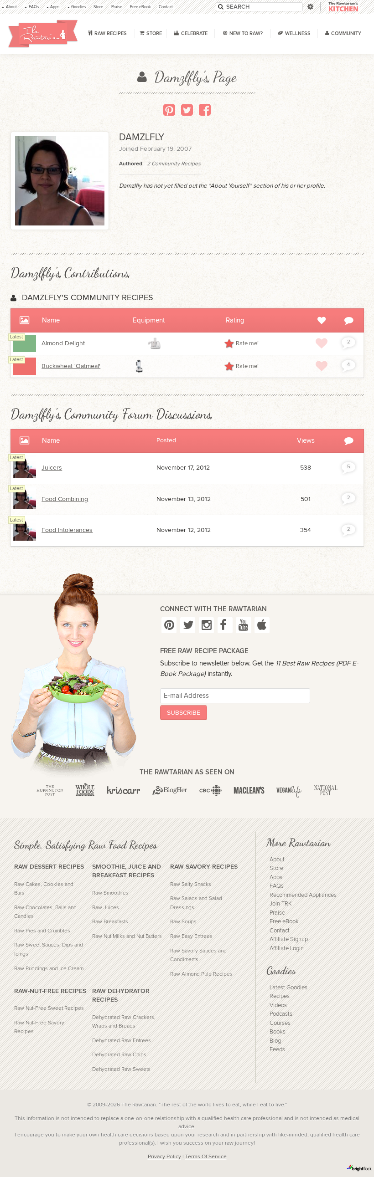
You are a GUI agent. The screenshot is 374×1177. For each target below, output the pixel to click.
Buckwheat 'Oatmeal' (71, 366)
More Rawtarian (298, 842)
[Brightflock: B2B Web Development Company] (359, 1168)
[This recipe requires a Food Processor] (154, 343)
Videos (278, 1005)
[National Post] (325, 790)
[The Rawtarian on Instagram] (206, 625)
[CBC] (210, 790)
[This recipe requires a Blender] (139, 366)
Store (276, 868)
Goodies (281, 970)
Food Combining (65, 499)
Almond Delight (63, 343)
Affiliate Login (287, 948)
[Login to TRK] (343, 7)
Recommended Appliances (303, 895)
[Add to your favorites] (321, 343)
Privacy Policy (164, 1156)
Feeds (277, 1049)
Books (278, 1032)
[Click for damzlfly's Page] (24, 476)
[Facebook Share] (205, 110)
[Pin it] (169, 110)
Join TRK (281, 904)
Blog (275, 1041)
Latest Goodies (288, 987)
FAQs (277, 886)
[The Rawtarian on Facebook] (225, 625)
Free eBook (284, 921)
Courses (280, 1023)
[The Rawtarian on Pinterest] (169, 625)
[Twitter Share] (187, 110)
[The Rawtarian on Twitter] (187, 625)
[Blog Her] (170, 790)
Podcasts (281, 1014)
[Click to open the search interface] (309, 6)
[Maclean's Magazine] (249, 790)
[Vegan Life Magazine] (289, 790)
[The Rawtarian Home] (43, 33)
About (277, 859)
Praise (277, 913)
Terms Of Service (206, 1156)
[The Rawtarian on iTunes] (262, 625)
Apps (276, 877)
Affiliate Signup (289, 939)
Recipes (280, 996)
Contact (280, 930)
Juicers (52, 467)
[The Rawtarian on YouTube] (243, 625)
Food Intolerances (67, 530)
